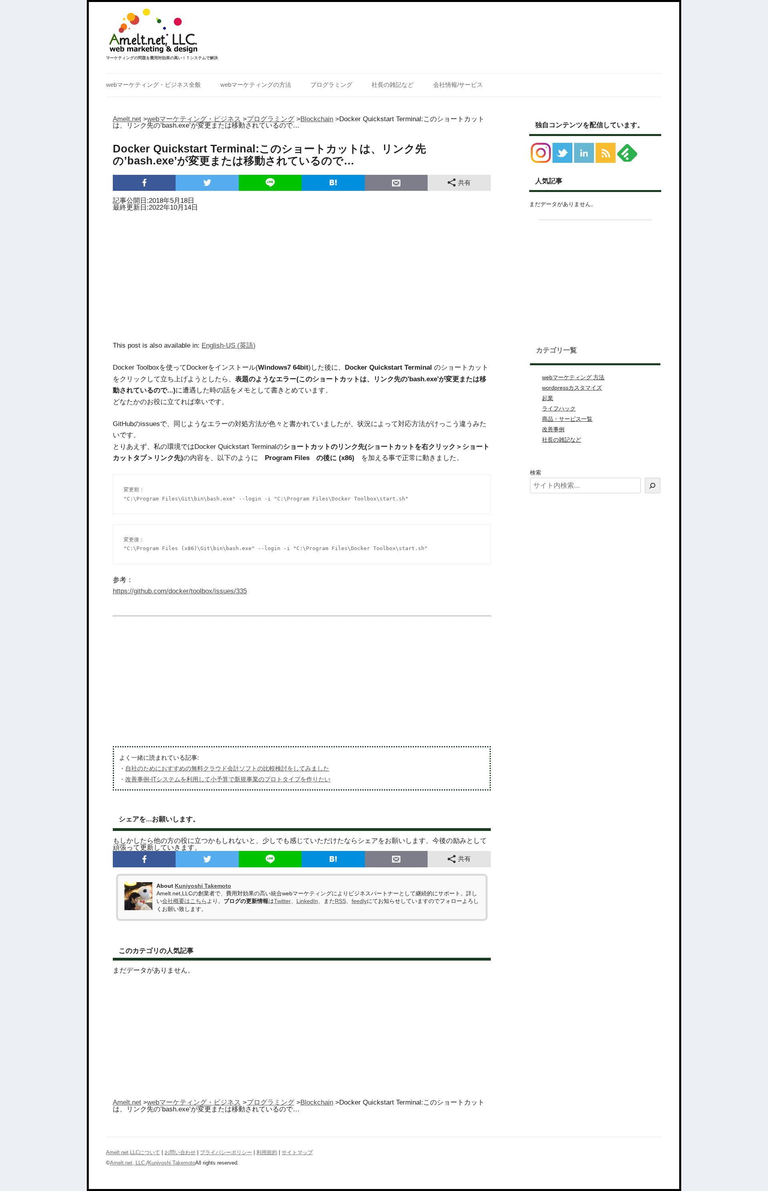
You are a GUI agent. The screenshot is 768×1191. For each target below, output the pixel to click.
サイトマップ (297, 1152)
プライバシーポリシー (226, 1152)
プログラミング (331, 84)
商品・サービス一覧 (567, 419)
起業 (547, 398)
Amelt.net (127, 119)
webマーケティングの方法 (255, 84)
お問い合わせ (180, 1152)
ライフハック (559, 408)
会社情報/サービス (458, 84)
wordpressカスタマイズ (572, 387)
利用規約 (266, 1152)
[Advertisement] (302, 274)
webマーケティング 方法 (573, 377)
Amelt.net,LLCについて (133, 1152)
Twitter (282, 901)
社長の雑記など (393, 84)
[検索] (652, 485)
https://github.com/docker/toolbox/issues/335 (180, 591)
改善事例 (553, 429)
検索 (535, 472)
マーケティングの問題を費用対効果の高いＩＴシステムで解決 (162, 58)
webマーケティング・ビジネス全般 (153, 84)
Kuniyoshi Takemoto (203, 886)
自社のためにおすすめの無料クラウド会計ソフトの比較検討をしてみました (227, 768)
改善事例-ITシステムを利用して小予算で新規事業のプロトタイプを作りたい (227, 779)
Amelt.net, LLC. (128, 1163)
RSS (340, 901)
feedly (359, 901)
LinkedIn (307, 901)
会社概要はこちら (184, 901)
